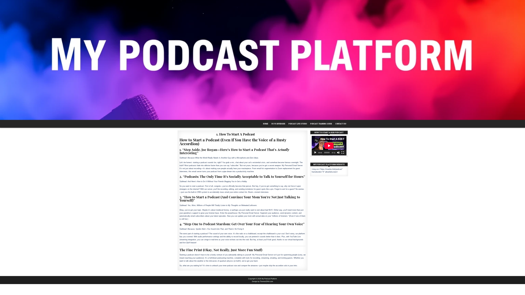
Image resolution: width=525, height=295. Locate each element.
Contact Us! (340, 124)
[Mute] (338, 152)
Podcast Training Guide (321, 124)
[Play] (315, 152)
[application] (329, 145)
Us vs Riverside (278, 124)
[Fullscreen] (342, 152)
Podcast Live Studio (297, 124)
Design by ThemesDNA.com (262, 281)
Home (265, 124)
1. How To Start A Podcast (235, 134)
